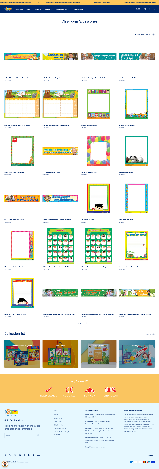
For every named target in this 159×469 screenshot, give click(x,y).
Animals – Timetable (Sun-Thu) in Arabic (56, 125)
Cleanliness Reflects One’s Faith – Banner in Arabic (135, 314)
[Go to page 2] (84, 323)
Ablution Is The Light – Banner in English (94, 78)
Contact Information (60, 428)
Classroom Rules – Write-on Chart (15, 314)
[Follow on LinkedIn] (29, 455)
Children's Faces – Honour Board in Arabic (56, 267)
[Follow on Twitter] (10, 455)
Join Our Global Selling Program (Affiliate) (64, 433)
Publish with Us (78, 9)
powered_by (25, 462)
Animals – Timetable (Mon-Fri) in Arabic (17, 125)
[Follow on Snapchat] (34, 455)
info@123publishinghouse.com (95, 447)
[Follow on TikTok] (24, 455)
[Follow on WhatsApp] (38, 455)
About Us (38, 9)
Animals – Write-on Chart (89, 125)
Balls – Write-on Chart (126, 172)
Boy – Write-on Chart (87, 219)
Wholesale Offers (61, 9)
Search (56, 414)
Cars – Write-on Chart (126, 219)
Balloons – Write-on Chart (89, 172)
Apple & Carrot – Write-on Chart (14, 172)
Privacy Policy (58, 418)
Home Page (19, 9)
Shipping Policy (58, 425)
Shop (28, 9)
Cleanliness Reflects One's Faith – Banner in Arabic (59, 314)
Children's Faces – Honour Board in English (94, 267)
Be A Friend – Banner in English (14, 219)
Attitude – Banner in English (52, 172)
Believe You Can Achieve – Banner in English (57, 219)
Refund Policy (58, 421)
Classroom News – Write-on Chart (130, 267)
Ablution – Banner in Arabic (127, 78)
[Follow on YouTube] (19, 455)
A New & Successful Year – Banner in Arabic (18, 78)
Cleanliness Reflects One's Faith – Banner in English (97, 314)
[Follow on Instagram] (15, 455)
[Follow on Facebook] (5, 455)
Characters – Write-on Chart (13, 267)
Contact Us (48, 9)
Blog (55, 410)
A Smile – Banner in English (51, 78)
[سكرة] (5, 464)
